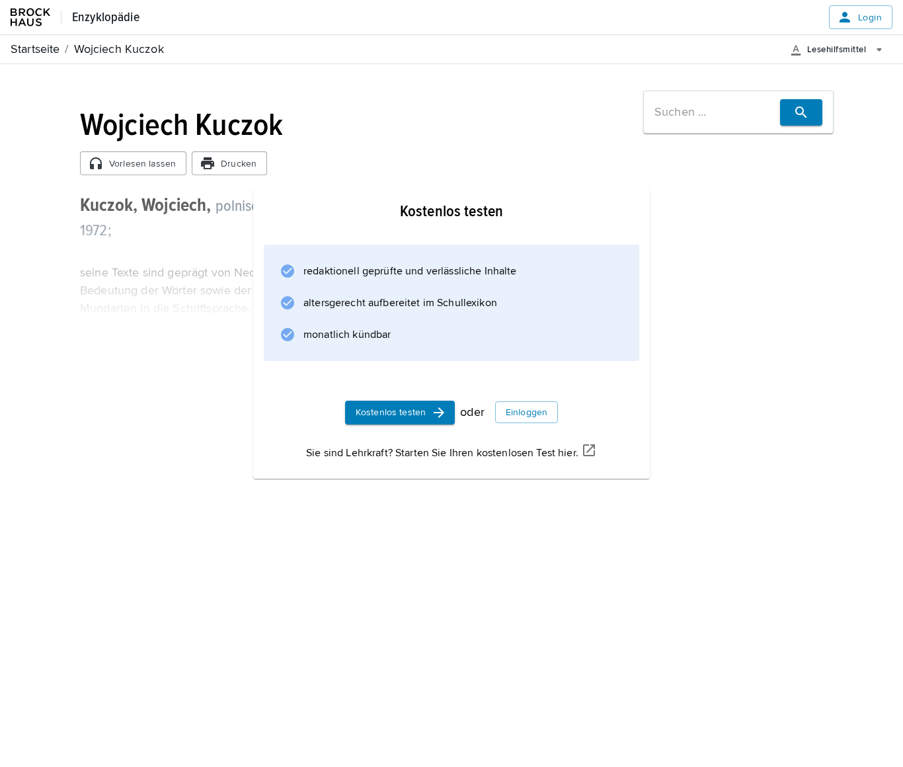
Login (870, 17)
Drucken (238, 163)
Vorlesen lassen (142, 163)
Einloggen (526, 412)
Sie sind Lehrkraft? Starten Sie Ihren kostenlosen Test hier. (442, 453)
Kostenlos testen (391, 412)
